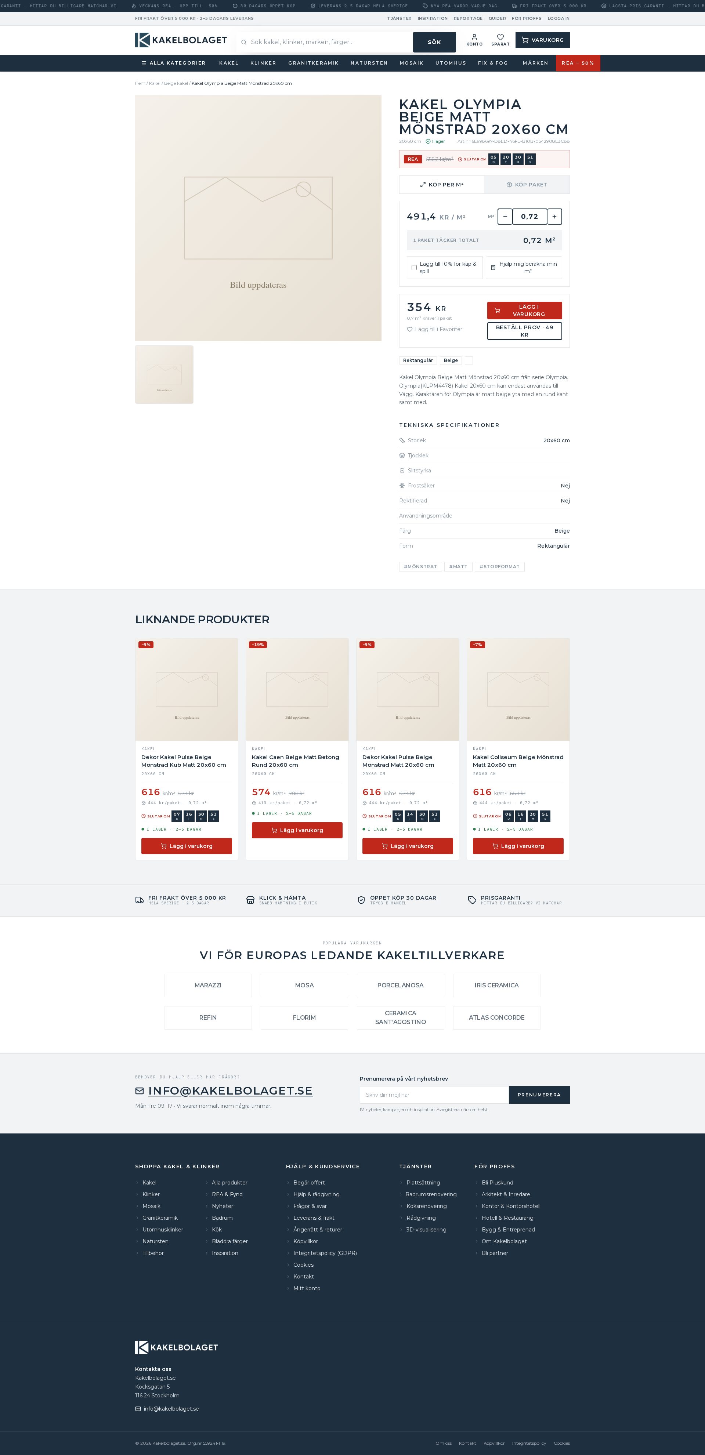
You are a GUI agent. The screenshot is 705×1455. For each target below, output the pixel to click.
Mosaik (412, 63)
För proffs (527, 18)
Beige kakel (176, 83)
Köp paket (531, 184)
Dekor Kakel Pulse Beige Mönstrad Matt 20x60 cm (398, 761)
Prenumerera (539, 1094)
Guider (497, 18)
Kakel (229, 63)
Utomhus (450, 63)
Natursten (369, 63)
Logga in (559, 18)
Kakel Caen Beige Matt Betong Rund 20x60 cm (295, 761)
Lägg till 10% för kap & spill (448, 268)
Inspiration (433, 18)
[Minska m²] (505, 216)
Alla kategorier (178, 63)
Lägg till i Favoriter (438, 329)
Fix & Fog (493, 63)
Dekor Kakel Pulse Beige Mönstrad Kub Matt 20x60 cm (183, 761)
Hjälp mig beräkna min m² (528, 268)
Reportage (468, 18)
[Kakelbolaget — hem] (177, 1347)
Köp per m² (446, 184)
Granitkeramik (313, 63)
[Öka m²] (554, 216)
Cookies (562, 1443)
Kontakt (467, 1443)
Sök (434, 42)
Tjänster (399, 18)
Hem (140, 83)
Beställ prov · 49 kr (525, 331)
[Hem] (182, 40)
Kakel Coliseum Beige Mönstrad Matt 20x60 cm (518, 761)
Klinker (263, 63)
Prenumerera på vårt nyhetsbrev (404, 1078)
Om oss (443, 1443)
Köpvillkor (494, 1443)
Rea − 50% (578, 63)
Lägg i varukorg (529, 311)
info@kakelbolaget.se (230, 1090)
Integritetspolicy (529, 1443)
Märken (536, 63)
